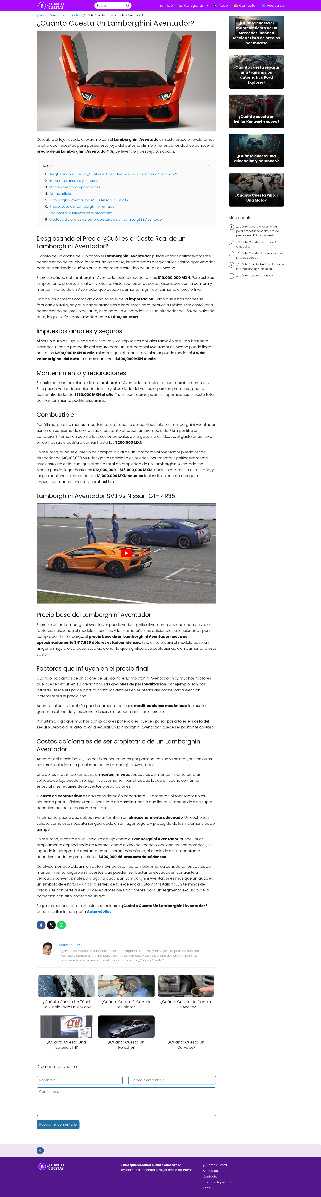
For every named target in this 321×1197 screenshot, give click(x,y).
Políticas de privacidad (219, 1182)
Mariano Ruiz (69, 945)
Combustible (60, 193)
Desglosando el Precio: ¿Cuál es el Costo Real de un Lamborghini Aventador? (112, 174)
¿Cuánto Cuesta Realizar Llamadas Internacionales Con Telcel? (260, 266)
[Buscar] (128, 5)
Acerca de (210, 1171)
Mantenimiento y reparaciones (74, 187)
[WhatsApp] (61, 925)
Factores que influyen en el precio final (81, 213)
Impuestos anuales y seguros (73, 180)
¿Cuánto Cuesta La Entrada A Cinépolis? (256, 244)
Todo (207, 1188)
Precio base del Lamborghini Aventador (83, 206)
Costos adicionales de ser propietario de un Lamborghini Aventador (106, 219)
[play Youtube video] (126, 553)
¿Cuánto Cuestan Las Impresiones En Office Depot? (259, 255)
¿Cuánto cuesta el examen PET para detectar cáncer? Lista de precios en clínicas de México (257, 231)
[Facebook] (41, 925)
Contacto (210, 1176)
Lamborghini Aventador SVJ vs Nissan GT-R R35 (88, 200)
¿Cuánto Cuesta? (215, 1165)
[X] (51, 925)
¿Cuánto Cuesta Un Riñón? (254, 275)
